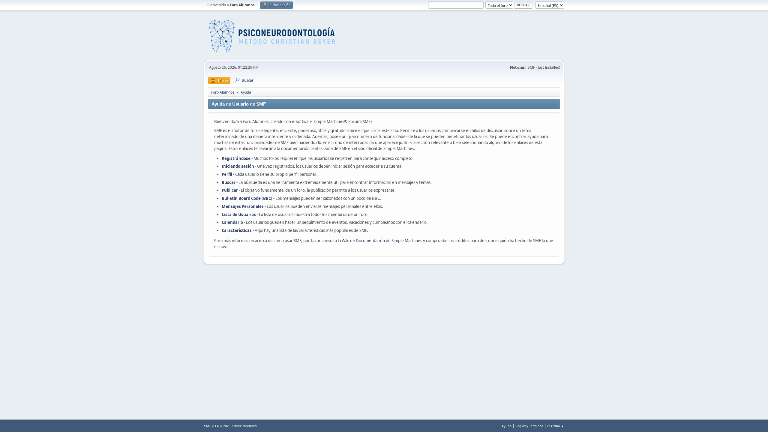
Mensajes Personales (243, 206)
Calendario (232, 222)
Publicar (230, 190)
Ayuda (507, 426)
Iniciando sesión (238, 166)
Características (237, 230)
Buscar (229, 182)
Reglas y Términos (529, 426)
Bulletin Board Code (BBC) (247, 198)
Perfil (227, 174)
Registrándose (236, 158)
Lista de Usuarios (239, 214)
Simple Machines (244, 426)
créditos (462, 240)
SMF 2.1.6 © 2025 (217, 426)
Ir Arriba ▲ (555, 426)
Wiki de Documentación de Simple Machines (382, 240)
